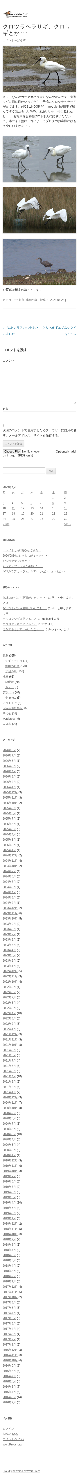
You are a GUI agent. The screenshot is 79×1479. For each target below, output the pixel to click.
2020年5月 (9, 1134)
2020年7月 (9, 1123)
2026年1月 (9, 787)
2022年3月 (9, 1018)
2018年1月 (9, 1281)
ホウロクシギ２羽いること (20, 618)
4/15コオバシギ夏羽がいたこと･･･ (25, 597)
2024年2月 (9, 902)
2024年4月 (9, 892)
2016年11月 (10, 1355)
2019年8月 (9, 1181)
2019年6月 (9, 1192)
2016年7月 (9, 1376)
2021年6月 (9, 1065)
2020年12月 (10, 1097)
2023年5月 (9, 944)
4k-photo (10, 697)
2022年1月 (9, 1029)
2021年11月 (10, 1039)
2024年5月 (9, 887)
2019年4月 (9, 1202)
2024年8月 (9, 876)
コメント (9, 360)
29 (53, 518)
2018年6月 (9, 1255)
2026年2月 (9, 781)
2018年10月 (10, 1234)
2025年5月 (9, 829)
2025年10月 (10, 802)
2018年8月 (9, 1244)
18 (13, 513)
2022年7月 (9, 997)
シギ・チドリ (13, 660)
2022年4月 (9, 1013)
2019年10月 (10, 1171)
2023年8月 (9, 929)
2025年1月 (9, 850)
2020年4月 (9, 1139)
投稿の (10, 1434)
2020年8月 (9, 1118)
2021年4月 (9, 1076)
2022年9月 (9, 987)
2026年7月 (9, 755)
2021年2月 (9, 1086)
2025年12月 (10, 792)
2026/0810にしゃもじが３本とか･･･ (26, 555)
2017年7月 (9, 1313)
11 (13, 508)
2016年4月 (9, 1392)
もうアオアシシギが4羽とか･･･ (23, 566)
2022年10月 (10, 981)
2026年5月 (9, 766)
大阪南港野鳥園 (13, 708)
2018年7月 (9, 1250)
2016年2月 (9, 1402)
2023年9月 (9, 923)
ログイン (8, 1428)
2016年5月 (9, 1386)
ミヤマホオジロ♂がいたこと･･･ (23, 629)
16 (65, 508)
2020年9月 (9, 1113)
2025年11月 (10, 797)
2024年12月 (10, 855)
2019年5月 (9, 1197)
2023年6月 (9, 939)
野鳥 (21, 300)
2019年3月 (9, 1207)
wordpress (9, 718)
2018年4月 (9, 1265)
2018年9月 (9, 1239)
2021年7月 (9, 1060)
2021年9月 (9, 1050)
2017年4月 (9, 1328)
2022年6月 (9, 1002)
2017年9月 (9, 1302)
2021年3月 (9, 1081)
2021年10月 (10, 1044)
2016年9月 (9, 1365)
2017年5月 (9, 1323)
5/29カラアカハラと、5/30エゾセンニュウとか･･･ (35, 571)
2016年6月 (9, 1381)
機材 (5, 676)
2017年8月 (9, 1307)
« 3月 (6, 524)
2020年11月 (10, 1102)
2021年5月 (9, 1071)
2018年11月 (10, 1228)
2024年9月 (9, 871)
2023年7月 (9, 934)
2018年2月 (9, 1276)
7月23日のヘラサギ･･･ (17, 561)
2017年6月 (9, 1318)
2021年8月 (9, 1055)
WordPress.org (12, 1444)
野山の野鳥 (12, 666)
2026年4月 (9, 771)
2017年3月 (9, 1334)
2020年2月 (9, 1150)
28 (41, 518)
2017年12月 (10, 1286)
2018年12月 (10, 1223)
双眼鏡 (9, 682)
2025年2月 (9, 845)
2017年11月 (10, 1292)
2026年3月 (9, 776)
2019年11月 (10, 1165)
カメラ (9, 687)
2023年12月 (10, 908)
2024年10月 (10, 866)
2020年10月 (10, 1108)
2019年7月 (9, 1186)
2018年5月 (9, 1260)
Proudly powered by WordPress (21, 1471)
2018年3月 (9, 1271)
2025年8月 (9, 813)
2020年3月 (9, 1144)
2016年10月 (10, 1360)
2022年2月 (9, 1023)
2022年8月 (9, 992)
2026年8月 (9, 750)
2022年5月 (9, 1008)
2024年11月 (10, 860)
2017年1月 (9, 1344)
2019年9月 (9, 1176)
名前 (6, 409)
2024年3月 (9, 897)
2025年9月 (9, 808)
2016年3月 (9, 1397)
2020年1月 (9, 1155)
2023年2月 (9, 960)
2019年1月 (9, 1218)
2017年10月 (10, 1297)
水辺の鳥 (32, 300)
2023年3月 (9, 955)
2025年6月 (9, 824)
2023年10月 (10, 918)
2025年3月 (9, 839)
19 (22, 513)
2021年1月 (9, 1092)
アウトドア (10, 703)
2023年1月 (9, 966)
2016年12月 (10, 1349)
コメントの (13, 1439)
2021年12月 (10, 1034)
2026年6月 (9, 760)
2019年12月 (10, 1160)
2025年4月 (9, 834)
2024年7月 (9, 881)
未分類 (7, 724)
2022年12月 (10, 971)
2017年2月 (9, 1339)
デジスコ (8, 692)
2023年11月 (10, 913)
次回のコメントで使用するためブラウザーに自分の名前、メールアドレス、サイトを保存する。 (39, 432)
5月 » (67, 524)
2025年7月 (9, 818)
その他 (7, 713)
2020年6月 (9, 1129)
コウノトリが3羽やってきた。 (22, 550)
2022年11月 (10, 976)
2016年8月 (9, 1370)
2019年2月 (9, 1213)
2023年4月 (9, 950)
